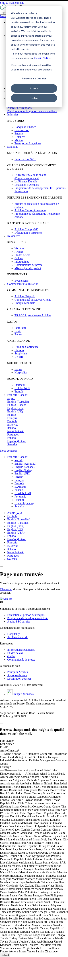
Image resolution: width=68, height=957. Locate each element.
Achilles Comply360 (26, 229)
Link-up (19, 350)
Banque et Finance (25, 126)
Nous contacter (8, 450)
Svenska (12, 558)
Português (13, 555)
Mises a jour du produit (28, 268)
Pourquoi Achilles (17, 672)
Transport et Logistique (28, 143)
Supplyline (21, 353)
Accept (34, 88)
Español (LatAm (16, 539)
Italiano (11, 549)
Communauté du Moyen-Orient (33, 299)
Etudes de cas (22, 255)
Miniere (19, 140)
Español (12, 535)
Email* (4, 747)
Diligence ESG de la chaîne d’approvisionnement (30, 176)
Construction (22, 130)
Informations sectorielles (21, 649)
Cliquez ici (6, 589)
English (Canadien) (18, 522)
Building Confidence (26, 346)
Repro (18, 334)
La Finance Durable (26, 181)
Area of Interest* (9, 750)
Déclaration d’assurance (28, 232)
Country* (5, 767)
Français (12, 542)
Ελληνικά (12, 545)
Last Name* (7, 743)
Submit (5, 955)
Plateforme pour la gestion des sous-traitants (32, 111)
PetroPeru (20, 327)
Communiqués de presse (21, 659)
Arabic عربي (14, 512)
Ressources (13, 236)
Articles (19, 251)
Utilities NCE (22, 388)
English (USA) (15, 532)
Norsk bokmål (15, 552)
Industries (12, 114)
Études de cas (15, 653)
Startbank (20, 384)
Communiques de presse (28, 264)
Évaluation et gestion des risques (25, 614)
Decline (34, 98)
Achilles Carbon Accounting (31, 210)
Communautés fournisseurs (22, 283)
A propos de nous (17, 675)
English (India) (15, 526)
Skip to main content (12, 2)
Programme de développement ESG (27, 618)
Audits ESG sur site (18, 621)
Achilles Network (25, 296)
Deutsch (12, 516)
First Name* (7, 740)
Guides (19, 258)
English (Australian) (18, 519)
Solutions (12, 146)
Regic (18, 331)
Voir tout (19, 248)
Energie (19, 133)
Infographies (22, 261)
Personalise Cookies (34, 78)
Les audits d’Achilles (27, 184)
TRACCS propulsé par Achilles (33, 315)
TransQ (19, 391)
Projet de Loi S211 (25, 159)
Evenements (21, 280)
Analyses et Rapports (19, 107)
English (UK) (15, 529)
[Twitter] (1, 602)
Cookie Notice (42, 57)
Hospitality (21, 372)
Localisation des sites (19, 678)
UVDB (19, 356)
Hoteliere (20, 136)
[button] (17, 456)
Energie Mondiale (25, 302)
